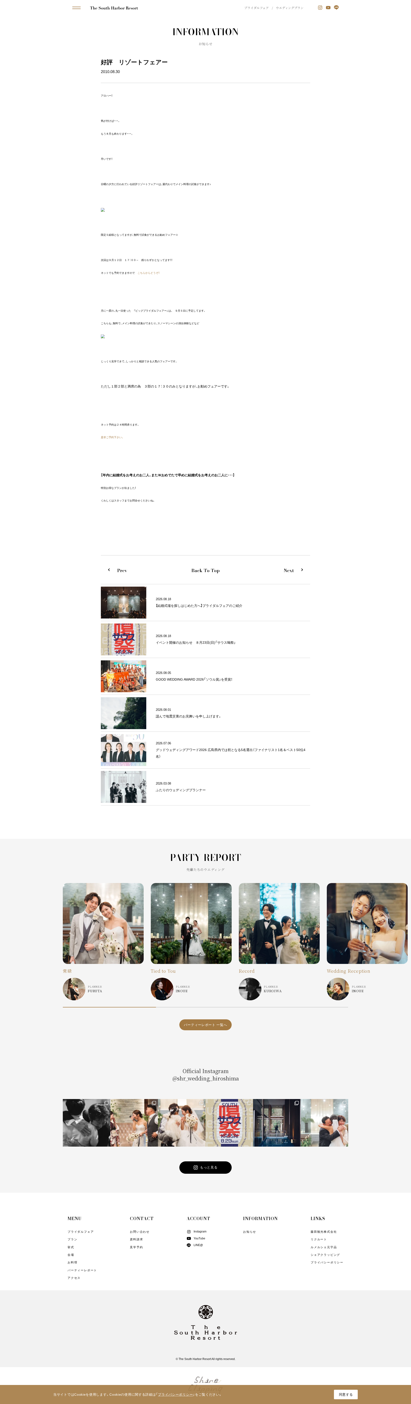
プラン (72, 1239)
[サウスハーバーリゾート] (114, 8)
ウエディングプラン (289, 7)
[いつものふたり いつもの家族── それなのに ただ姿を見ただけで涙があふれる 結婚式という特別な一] (324, 1123)
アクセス (74, 1278)
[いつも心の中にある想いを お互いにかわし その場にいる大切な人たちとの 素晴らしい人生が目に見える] (182, 1123)
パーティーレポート (82, 1270)
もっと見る (209, 1167)
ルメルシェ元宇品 (324, 1247)
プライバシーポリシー (327, 1262)
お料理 (72, 1262)
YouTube (199, 1238)
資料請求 (136, 1239)
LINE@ (198, 1245)
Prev (122, 570)
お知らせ (249, 1231)
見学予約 (136, 1247)
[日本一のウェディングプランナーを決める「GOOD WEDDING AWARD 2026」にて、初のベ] (86, 1123)
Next (289, 570)
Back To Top (205, 570)
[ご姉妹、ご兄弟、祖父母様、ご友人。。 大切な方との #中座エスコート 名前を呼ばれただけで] (134, 1123)
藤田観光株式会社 (324, 1231)
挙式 (71, 1247)
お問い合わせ (140, 1231)
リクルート (319, 1239)
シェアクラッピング (325, 1255)
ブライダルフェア (256, 7)
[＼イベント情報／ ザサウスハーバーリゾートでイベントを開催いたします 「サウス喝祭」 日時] (229, 1123)
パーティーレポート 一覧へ (205, 1025)
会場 (71, 1255)
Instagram (200, 1231)
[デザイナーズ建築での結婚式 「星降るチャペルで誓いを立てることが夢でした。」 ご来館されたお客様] (277, 1123)
